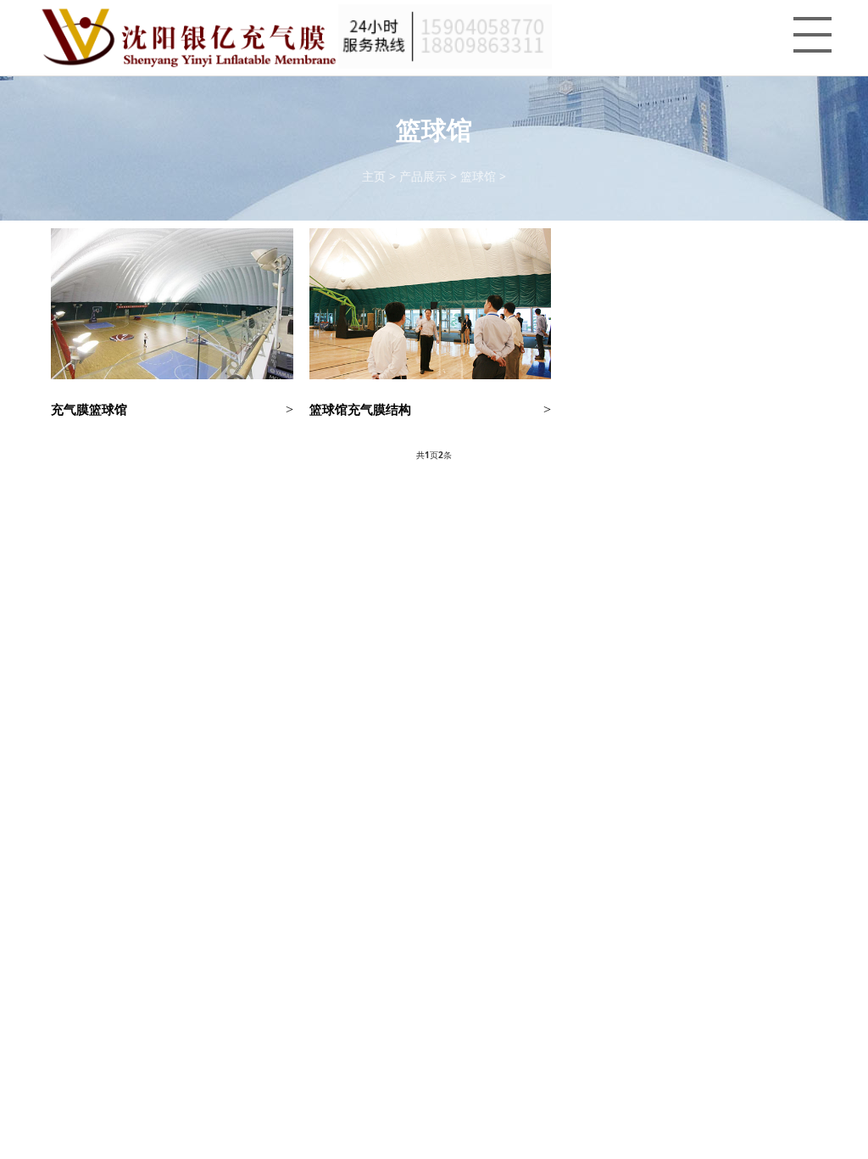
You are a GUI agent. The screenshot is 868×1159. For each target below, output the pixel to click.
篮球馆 (478, 176)
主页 (374, 176)
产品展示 (423, 176)
